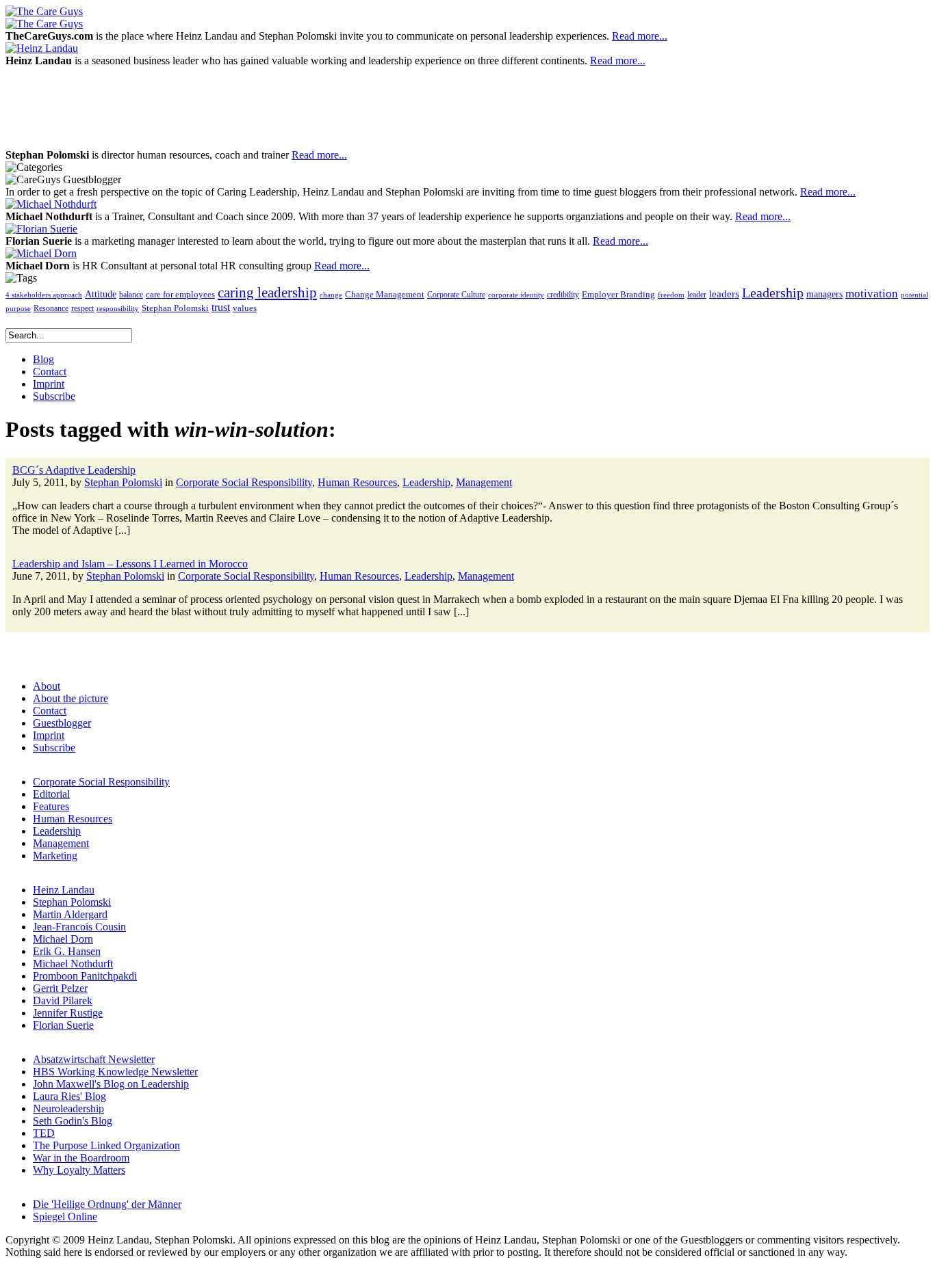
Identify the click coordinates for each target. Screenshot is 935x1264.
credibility (563, 294)
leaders (724, 293)
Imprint (48, 735)
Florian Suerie (63, 1025)
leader (696, 295)
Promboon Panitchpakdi (85, 976)
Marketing (55, 855)
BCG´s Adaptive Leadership (74, 470)
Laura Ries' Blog (69, 1096)
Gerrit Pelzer (60, 988)
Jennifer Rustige (68, 1013)
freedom (671, 295)
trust (221, 307)
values (245, 308)
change (331, 295)
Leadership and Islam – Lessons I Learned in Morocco (130, 563)
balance (131, 294)
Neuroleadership (68, 1108)
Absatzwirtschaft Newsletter (94, 1059)
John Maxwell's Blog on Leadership (111, 1084)
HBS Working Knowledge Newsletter (115, 1071)
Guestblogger (62, 723)
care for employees (180, 294)
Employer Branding (618, 294)
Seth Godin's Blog (72, 1121)
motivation (871, 293)
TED (44, 1133)
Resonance (51, 308)
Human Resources (357, 482)
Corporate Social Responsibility (244, 482)
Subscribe (54, 747)
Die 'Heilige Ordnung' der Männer (107, 1204)
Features (51, 806)
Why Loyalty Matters (79, 1170)
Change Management (384, 294)
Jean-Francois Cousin (79, 926)
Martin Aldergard (70, 914)
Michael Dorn (63, 939)
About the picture (70, 698)
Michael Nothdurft (73, 963)
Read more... (639, 36)
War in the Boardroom (81, 1158)
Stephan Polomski (175, 308)
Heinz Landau (63, 890)
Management (484, 482)
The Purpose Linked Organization (106, 1145)
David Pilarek (62, 1000)
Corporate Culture (456, 294)
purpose (18, 308)
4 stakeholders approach (43, 295)
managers (824, 293)
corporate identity (516, 295)
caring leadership (267, 292)
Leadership (773, 292)
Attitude (100, 294)
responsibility (118, 308)
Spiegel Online (65, 1216)
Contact (49, 710)
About (46, 686)
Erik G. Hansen (67, 951)
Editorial (51, 794)
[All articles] (44, 11)
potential (914, 295)
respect (82, 308)
